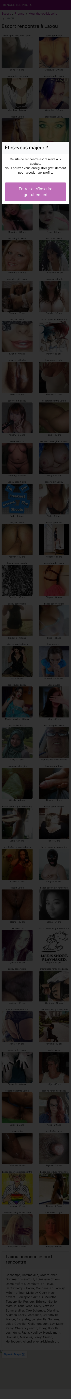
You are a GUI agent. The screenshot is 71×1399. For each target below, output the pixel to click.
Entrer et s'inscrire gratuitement (35, 191)
